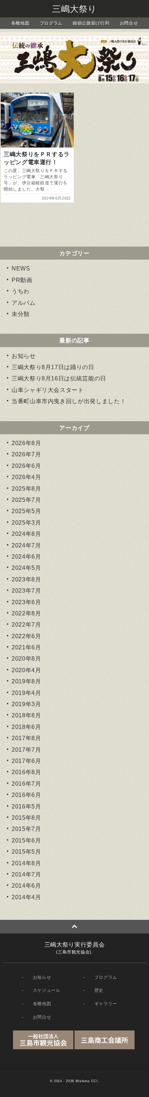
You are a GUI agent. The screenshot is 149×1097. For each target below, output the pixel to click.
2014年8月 (26, 863)
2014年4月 (26, 897)
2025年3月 (26, 523)
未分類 (21, 314)
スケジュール (46, 990)
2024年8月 (26, 534)
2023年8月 (26, 579)
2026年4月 (26, 477)
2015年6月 (26, 840)
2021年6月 (26, 647)
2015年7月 (26, 829)
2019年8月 (26, 681)
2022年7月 (26, 625)
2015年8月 (26, 818)
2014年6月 (26, 886)
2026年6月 (26, 466)
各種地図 (20, 23)
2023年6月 (26, 602)
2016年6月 (26, 795)
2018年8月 (26, 715)
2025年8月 (26, 489)
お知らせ (24, 356)
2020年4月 (26, 670)
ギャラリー (105, 1003)
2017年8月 (26, 738)
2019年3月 (26, 704)
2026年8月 (26, 443)
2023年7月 (26, 591)
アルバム (24, 303)
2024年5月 (26, 568)
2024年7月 (26, 545)
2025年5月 (26, 511)
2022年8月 (26, 613)
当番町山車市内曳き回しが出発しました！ (69, 401)
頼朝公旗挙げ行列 (91, 23)
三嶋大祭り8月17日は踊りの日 (53, 367)
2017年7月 (26, 750)
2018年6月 (26, 727)
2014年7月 (26, 874)
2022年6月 (26, 636)
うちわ (21, 291)
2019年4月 (26, 693)
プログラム (51, 23)
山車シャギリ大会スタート (48, 390)
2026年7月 (26, 454)
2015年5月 (26, 852)
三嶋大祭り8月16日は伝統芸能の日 (59, 378)
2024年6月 (26, 557)
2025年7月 (26, 500)
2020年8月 (26, 659)
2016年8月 (26, 772)
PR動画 (22, 280)
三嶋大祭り (74, 9)
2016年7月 (26, 784)
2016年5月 (26, 806)
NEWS (21, 268)
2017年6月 (26, 761)
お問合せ (129, 23)
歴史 (98, 990)
